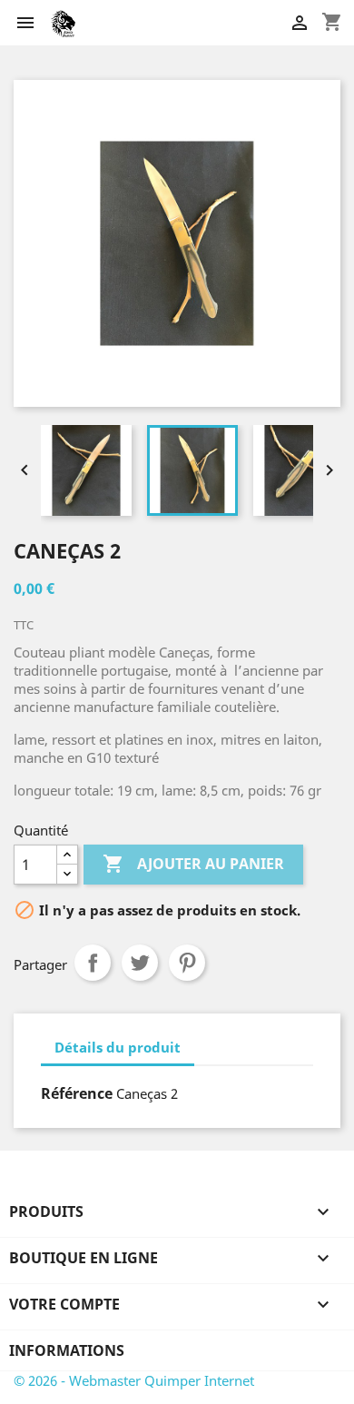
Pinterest (187, 962)
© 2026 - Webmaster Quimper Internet (134, 1380)
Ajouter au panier (193, 864)
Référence (77, 1093)
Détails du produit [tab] (117, 1047)
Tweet (140, 962)
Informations (66, 1350)
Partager (92, 962)
